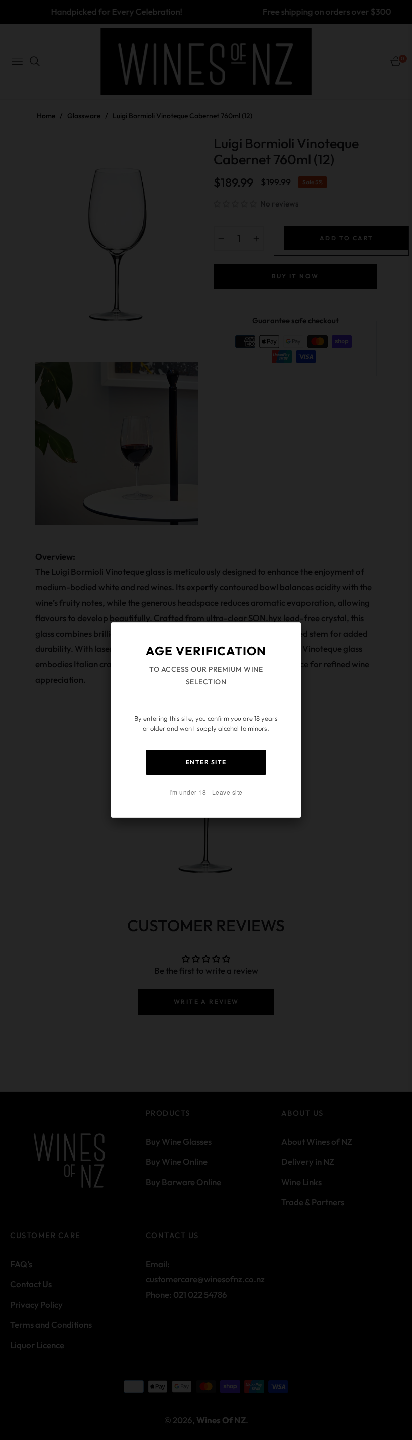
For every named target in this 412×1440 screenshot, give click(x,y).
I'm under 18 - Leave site (206, 792)
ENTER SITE (206, 762)
